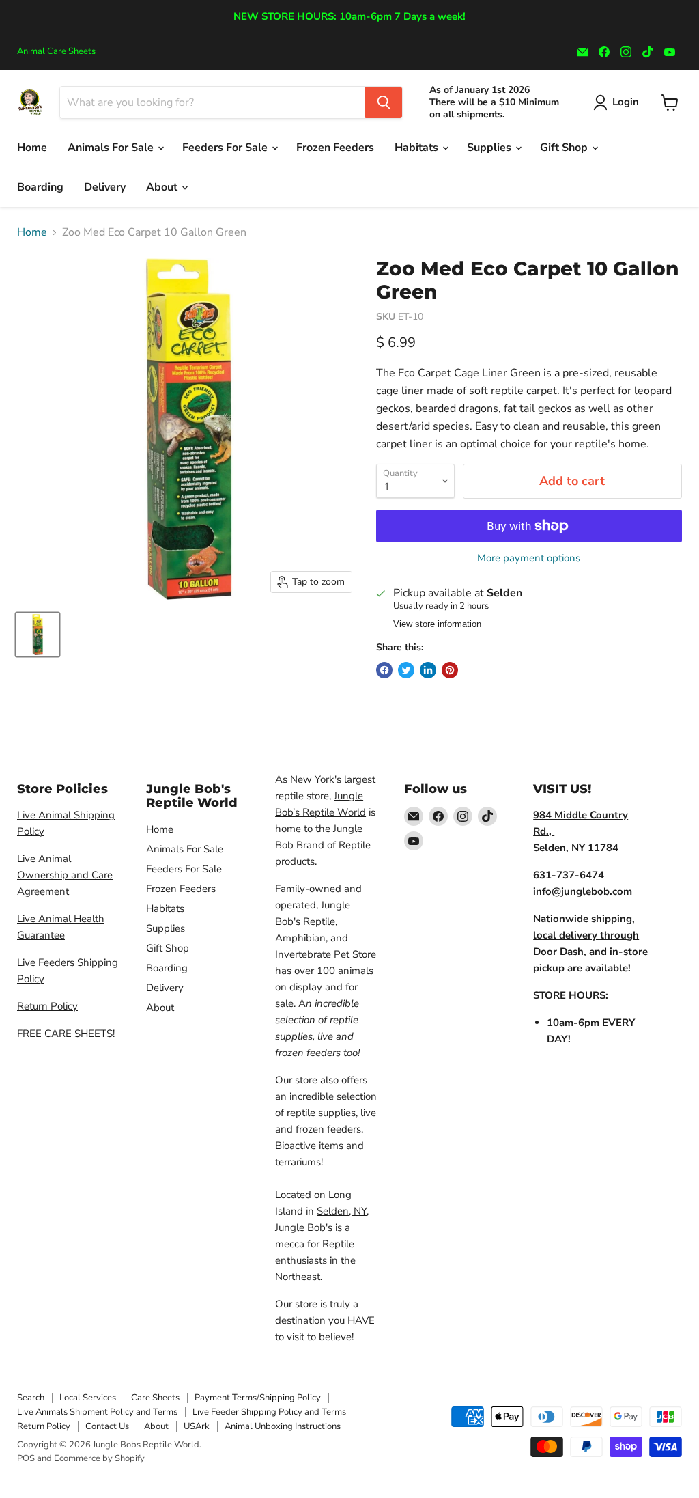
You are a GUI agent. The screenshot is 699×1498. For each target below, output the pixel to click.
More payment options (528, 558)
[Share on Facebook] (384, 670)
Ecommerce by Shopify (99, 1458)
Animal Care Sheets (56, 51)
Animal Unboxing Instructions (283, 1426)
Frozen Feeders (335, 147)
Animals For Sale (112, 147)
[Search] (383, 102)
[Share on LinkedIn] (428, 670)
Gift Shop (565, 147)
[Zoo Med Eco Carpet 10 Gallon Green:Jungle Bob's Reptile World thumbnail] (37, 634)
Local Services (87, 1397)
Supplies (490, 147)
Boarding (40, 187)
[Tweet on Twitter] (406, 670)
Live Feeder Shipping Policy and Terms (269, 1412)
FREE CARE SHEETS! (66, 1033)
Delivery (105, 187)
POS (26, 1458)
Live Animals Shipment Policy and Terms (97, 1412)
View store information (437, 624)
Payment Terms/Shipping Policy (258, 1397)
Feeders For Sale (226, 147)
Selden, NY (342, 1211)
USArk (197, 1426)
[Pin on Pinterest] (450, 670)
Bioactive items (309, 1145)
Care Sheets (155, 1397)
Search (30, 1397)
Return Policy (47, 1006)
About (163, 187)
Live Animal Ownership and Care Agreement (65, 875)
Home (32, 147)
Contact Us (107, 1426)
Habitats (418, 147)
